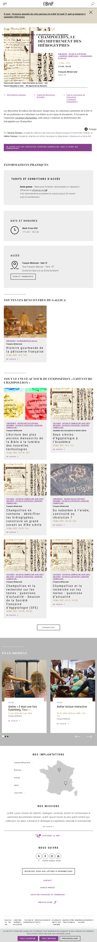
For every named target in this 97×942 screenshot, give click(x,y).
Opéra (16, 785)
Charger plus (48, 627)
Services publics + (38, 922)
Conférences (11, 423)
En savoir (11, 359)
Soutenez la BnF (51, 836)
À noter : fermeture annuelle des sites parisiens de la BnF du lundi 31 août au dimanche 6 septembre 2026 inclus (45, 15)
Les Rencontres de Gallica (27, 341)
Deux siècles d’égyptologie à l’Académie (65, 438)
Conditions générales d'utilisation (17, 922)
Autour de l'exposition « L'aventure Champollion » (72, 55)
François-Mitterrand (67, 71)
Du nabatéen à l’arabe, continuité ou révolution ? (71, 514)
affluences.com (38, 190)
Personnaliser (70, 938)
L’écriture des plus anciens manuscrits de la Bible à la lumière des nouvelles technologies (24, 441)
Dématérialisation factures (81, 921)
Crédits (90, 920)
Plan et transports (23, 276)
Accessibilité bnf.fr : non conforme (56, 922)
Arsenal (17, 777)
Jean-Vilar (18, 793)
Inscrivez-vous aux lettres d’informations (48, 871)
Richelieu (17, 770)
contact (47, 880)
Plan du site (6, 922)
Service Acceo (45, 902)
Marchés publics (66, 921)
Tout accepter (28, 938)
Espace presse (48, 887)
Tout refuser (49, 938)
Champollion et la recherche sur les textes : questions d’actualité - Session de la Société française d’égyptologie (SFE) (23, 597)
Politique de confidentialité (28, 921)
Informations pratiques (16, 95)
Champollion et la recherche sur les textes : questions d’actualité (68, 591)
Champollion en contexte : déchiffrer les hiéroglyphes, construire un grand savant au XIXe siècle (24, 517)
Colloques (57, 423)
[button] (90, 128)
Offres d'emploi (72, 921)
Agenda (16, 34)
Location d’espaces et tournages (48, 894)
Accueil (5, 34)
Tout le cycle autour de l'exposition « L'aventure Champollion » (75, 98)
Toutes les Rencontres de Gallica (46, 96)
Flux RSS (9, 921)
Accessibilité (45, 920)
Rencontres (62, 54)
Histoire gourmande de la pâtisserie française (25, 349)
